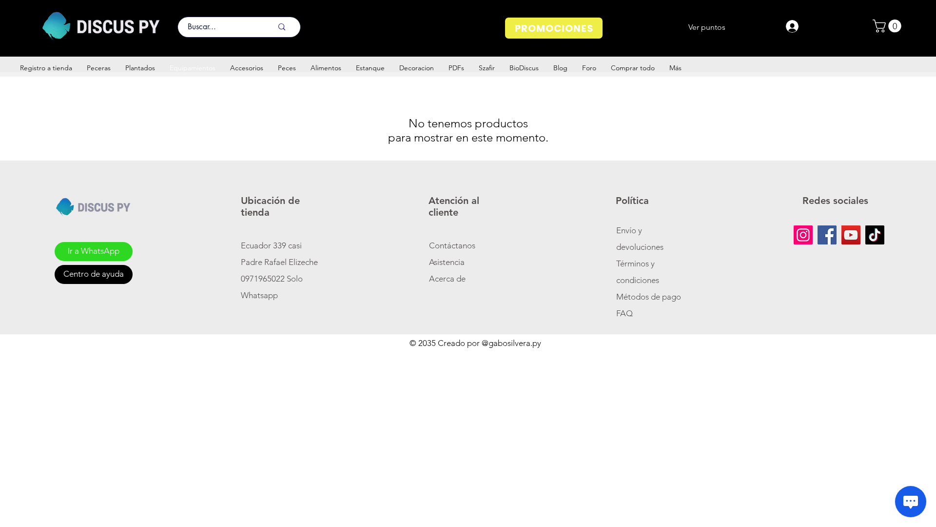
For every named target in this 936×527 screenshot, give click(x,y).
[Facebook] (827, 234)
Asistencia (447, 262)
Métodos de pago (649, 297)
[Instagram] (803, 234)
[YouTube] (850, 234)
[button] (888, 26)
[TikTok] (874, 234)
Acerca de (447, 279)
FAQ (624, 313)
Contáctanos (452, 245)
